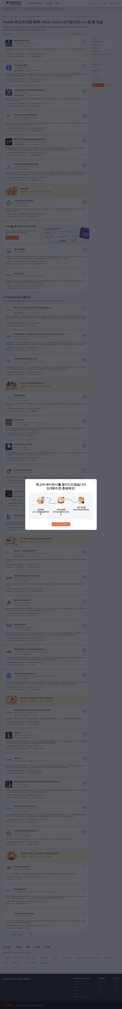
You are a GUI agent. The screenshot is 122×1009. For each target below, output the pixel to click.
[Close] (94, 481)
